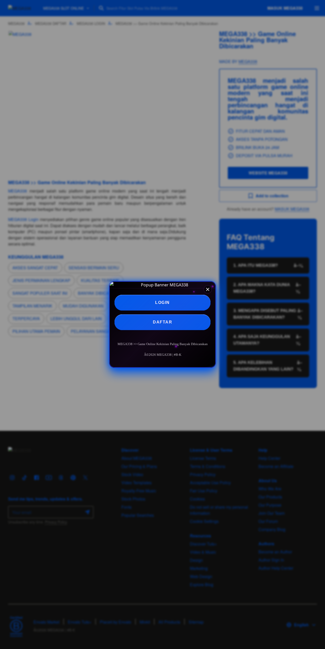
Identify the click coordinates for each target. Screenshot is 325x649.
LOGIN (162, 302)
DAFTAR (162, 322)
